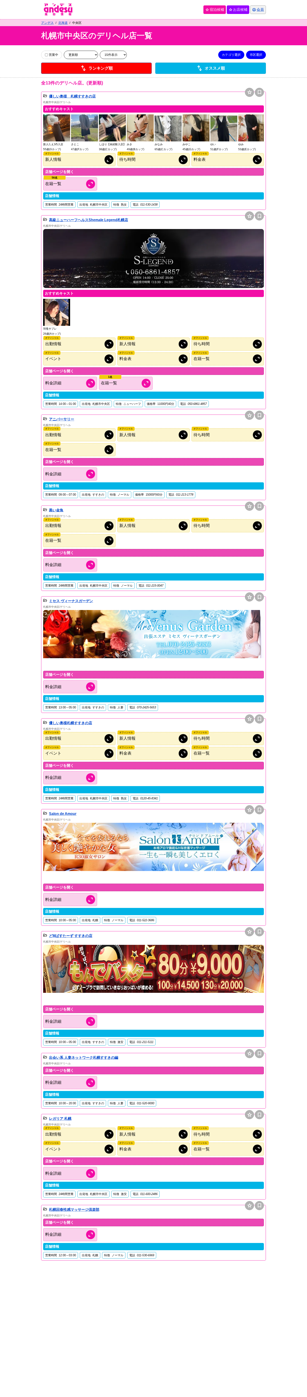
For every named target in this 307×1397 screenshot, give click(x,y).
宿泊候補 (214, 9)
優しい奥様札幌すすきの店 (70, 723)
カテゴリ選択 (231, 55)
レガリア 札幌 (60, 1118)
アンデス (47, 23)
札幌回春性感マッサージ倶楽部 (74, 1209)
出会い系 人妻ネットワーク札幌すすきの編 (83, 1057)
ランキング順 (96, 68)
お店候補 (238, 9)
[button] (56, 132)
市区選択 (256, 55)
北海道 (63, 23)
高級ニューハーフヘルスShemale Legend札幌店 (88, 220)
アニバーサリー (61, 419)
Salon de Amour (62, 814)
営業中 (53, 55)
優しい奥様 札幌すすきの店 (72, 96)
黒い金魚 (56, 510)
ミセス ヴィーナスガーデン (71, 601)
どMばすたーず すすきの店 (70, 936)
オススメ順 (210, 68)
